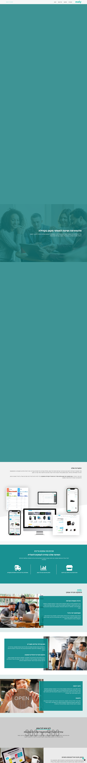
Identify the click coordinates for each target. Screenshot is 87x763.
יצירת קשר (60, 2)
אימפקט (65, 2)
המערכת (70, 2)
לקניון (55, 2)
